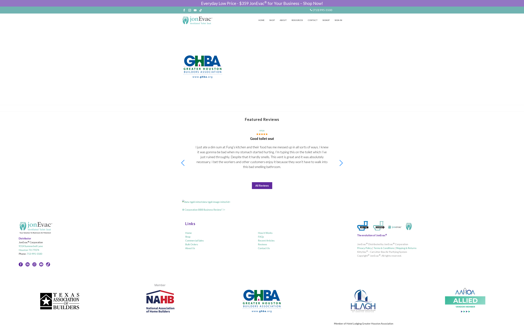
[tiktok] (48, 264)
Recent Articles (266, 240)
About (283, 20)
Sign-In (338, 20)
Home (261, 20)
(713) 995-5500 (322, 10)
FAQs (261, 236)
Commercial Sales (194, 240)
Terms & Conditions (383, 248)
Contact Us (264, 248)
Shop (272, 20)
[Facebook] (184, 10)
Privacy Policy (364, 248)
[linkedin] (28, 264)
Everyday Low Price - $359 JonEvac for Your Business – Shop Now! (262, 3)
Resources (297, 20)
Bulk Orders (191, 244)
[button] (341, 163)
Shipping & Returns (406, 248)
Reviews (262, 244)
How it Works (265, 232)
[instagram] (34, 264)
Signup (326, 20)
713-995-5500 (34, 253)
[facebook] (21, 264)
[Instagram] (189, 10)
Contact (313, 20)
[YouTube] (195, 10)
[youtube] (41, 264)
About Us (190, 248)
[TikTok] (200, 10)
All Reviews (262, 185)
